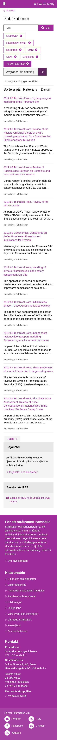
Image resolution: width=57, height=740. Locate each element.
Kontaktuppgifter (17, 695)
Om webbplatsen (17, 631)
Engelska (28, 56)
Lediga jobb (14, 608)
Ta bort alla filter (15, 63)
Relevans (30, 89)
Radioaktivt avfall (16, 42)
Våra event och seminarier (23, 613)
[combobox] (28, 28)
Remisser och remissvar (22, 596)
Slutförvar (12, 35)
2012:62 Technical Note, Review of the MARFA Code (26, 203)
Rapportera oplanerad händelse (26, 590)
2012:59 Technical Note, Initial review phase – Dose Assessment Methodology (27, 304)
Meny (50, 4)
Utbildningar (15, 602)
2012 (31, 49)
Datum (46, 89)
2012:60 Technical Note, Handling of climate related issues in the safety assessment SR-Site (25, 271)
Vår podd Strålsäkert (20, 619)
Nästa (13, 438)
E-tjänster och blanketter (23, 472)
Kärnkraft (12, 49)
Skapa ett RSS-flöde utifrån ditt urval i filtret (30, 499)
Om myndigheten (18, 560)
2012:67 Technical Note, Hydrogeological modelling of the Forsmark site (27, 100)
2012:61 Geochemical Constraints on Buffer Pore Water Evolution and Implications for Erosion (25, 236)
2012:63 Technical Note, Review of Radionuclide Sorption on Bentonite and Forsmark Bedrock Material (27, 171)
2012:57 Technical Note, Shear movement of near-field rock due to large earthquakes (28, 369)
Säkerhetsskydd (17, 584)
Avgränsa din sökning (20, 71)
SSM (9, 56)
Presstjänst (14, 625)
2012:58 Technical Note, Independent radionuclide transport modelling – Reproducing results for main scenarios (26, 337)
